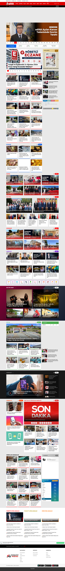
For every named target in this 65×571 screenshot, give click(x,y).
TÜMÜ (48, 3)
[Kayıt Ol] (55, 3)
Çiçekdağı (20, 3)
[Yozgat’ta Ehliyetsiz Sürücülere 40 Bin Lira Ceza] (36, 78)
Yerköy (17, 3)
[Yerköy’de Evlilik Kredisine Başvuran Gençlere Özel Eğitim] (36, 119)
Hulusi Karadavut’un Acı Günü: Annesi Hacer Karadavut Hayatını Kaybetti (18, 6)
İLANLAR (44, 3)
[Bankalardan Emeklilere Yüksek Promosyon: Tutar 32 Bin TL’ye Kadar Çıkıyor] (24, 162)
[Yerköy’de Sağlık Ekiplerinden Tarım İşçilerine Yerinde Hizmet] (12, 133)
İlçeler (41, 3)
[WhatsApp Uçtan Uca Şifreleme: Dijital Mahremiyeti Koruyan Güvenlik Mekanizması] (14, 436)
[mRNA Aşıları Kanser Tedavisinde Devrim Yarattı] (26, 256)
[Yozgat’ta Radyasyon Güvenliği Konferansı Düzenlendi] (29, 428)
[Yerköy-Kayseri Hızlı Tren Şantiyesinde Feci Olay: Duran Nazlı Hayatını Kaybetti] (24, 78)
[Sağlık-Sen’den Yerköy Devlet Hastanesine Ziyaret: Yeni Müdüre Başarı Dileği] (24, 92)
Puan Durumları (35, 554)
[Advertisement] (32, 15)
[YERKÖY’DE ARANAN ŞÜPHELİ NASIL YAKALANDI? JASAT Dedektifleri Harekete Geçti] (12, 119)
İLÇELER (32, 473)
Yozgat (24, 3)
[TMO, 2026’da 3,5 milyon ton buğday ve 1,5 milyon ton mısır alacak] (12, 162)
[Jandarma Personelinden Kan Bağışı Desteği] (45, 83)
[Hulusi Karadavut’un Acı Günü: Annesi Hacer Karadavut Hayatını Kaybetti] (26, 269)
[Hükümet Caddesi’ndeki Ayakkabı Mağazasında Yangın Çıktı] (12, 78)
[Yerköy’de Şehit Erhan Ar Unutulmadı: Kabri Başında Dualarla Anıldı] (24, 106)
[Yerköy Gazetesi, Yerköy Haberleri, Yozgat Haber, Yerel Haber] (10, 4)
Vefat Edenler (21, 461)
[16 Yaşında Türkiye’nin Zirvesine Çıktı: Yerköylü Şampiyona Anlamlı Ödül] (36, 92)
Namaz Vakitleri (35, 552)
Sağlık (38, 3)
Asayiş (31, 3)
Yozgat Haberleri (36, 473)
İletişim (47, 554)
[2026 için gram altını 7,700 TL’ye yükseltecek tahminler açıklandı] (36, 149)
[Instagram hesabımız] (23, 546)
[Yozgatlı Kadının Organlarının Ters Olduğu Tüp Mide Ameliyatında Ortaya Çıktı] (29, 442)
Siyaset (34, 3)
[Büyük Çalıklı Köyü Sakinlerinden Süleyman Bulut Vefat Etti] (39, 256)
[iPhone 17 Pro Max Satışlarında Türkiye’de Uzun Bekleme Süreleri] (14, 406)
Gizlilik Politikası (48, 557)
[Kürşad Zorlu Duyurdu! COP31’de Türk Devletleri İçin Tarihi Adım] (43, 216)
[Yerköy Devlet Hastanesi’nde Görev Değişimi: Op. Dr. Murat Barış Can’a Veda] (41, 428)
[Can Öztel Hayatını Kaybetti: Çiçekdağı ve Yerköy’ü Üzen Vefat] (39, 269)
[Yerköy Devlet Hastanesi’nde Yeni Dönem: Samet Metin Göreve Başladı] (36, 106)
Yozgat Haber (32, 568)
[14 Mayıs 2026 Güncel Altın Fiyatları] (12, 149)
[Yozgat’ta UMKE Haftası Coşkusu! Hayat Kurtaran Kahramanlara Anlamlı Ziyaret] (53, 428)
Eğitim (28, 3)
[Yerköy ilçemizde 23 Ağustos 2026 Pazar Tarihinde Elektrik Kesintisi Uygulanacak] (46, 377)
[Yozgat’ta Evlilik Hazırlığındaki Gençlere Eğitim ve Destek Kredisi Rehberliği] (24, 133)
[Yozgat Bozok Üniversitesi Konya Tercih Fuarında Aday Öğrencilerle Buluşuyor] (44, 357)
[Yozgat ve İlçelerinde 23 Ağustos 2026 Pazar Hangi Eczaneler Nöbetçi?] (46, 393)
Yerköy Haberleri (12, 348)
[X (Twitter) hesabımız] (21, 546)
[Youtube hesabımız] (24, 546)
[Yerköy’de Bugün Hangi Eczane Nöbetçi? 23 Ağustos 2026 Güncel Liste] (46, 388)
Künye (47, 552)
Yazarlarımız (35, 555)
